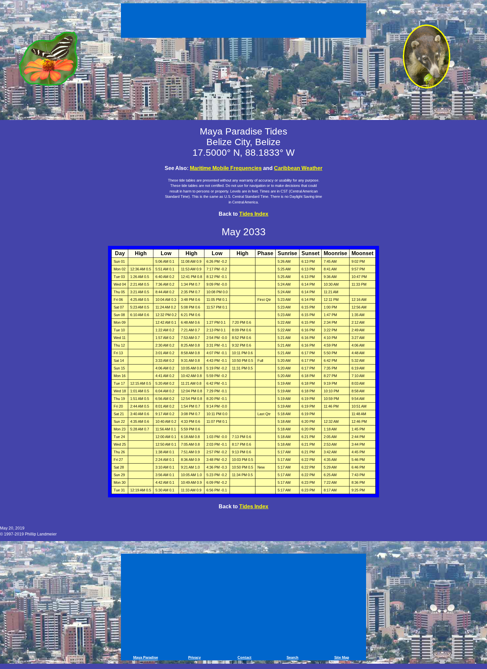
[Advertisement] (244, 19)
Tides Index (253, 214)
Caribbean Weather (298, 168)
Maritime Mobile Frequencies (226, 168)
